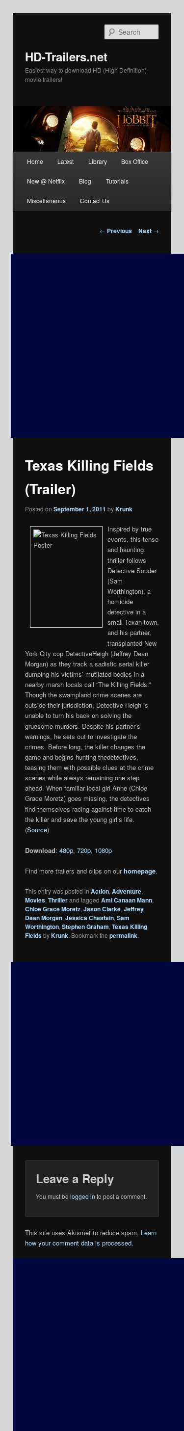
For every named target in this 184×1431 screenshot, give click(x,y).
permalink (123, 935)
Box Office (134, 161)
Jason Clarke (102, 908)
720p (84, 850)
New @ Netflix (46, 181)
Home (35, 161)
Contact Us (94, 200)
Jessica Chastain (89, 917)
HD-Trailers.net (66, 56)
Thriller (58, 900)
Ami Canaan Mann (126, 900)
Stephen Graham (85, 926)
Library (97, 161)
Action (100, 891)
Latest (65, 161)
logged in (82, 1196)
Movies (35, 900)
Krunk (123, 508)
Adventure (126, 891)
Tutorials (117, 181)
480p (66, 850)
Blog (85, 181)
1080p (103, 850)
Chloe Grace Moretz (52, 908)
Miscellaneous (46, 200)
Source (37, 829)
